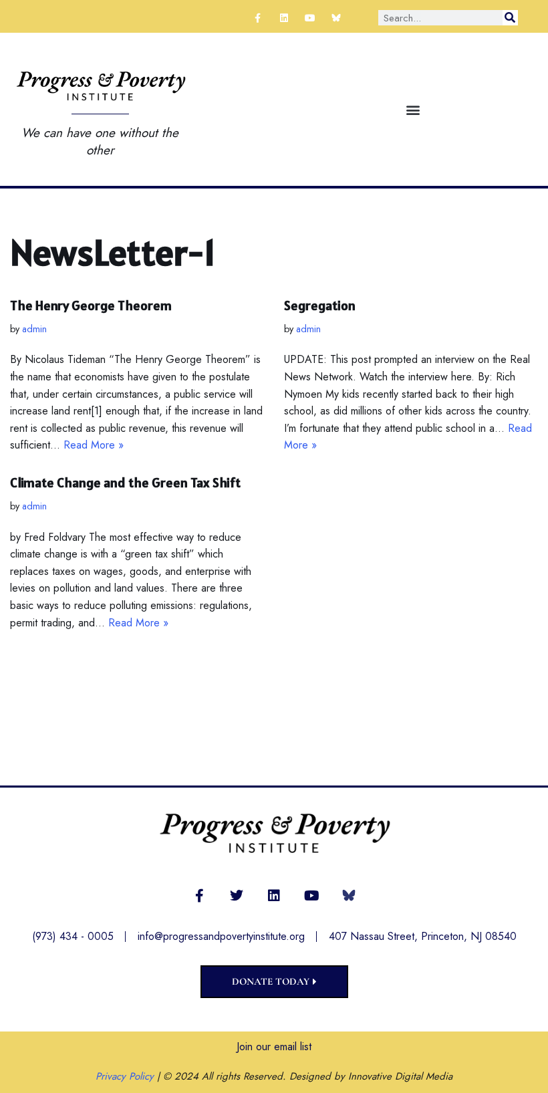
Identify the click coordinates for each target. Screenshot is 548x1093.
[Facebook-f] (258, 18)
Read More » (93, 445)
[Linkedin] (284, 18)
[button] (413, 109)
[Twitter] (236, 896)
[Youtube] (310, 18)
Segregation (320, 305)
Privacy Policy (125, 1076)
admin (34, 329)
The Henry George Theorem (91, 305)
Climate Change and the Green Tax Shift (125, 482)
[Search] (510, 17)
